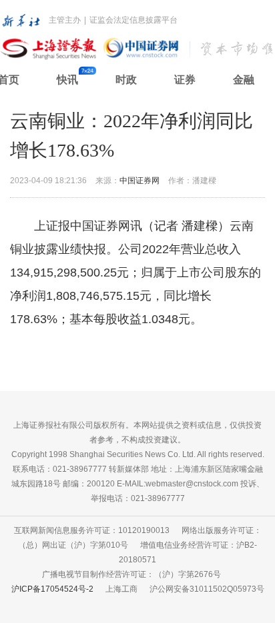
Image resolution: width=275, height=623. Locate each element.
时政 (126, 79)
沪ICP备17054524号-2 (52, 589)
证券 (185, 79)
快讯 (67, 79)
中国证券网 (139, 180)
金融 (243, 79)
